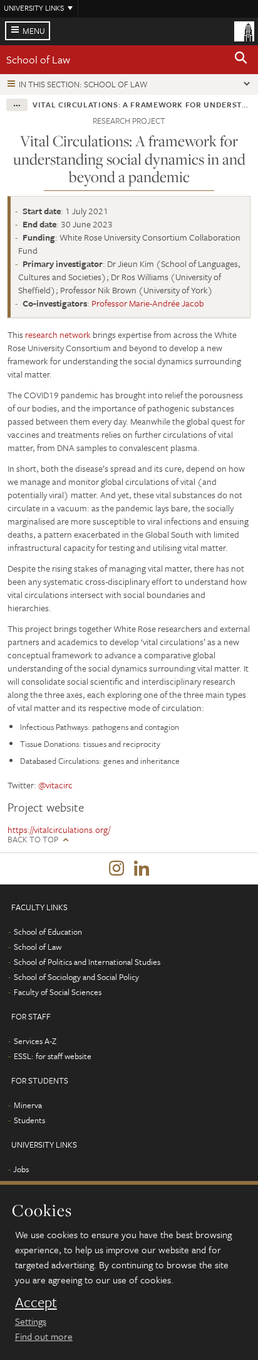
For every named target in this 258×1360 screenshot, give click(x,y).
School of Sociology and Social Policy (76, 977)
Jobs (21, 1169)
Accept (36, 1302)
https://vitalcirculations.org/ (59, 829)
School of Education (48, 931)
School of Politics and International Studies (87, 961)
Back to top (33, 840)
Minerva (28, 1105)
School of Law (38, 59)
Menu (34, 30)
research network (58, 334)
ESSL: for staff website (52, 1056)
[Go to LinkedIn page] (141, 868)
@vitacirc (55, 785)
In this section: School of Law (83, 84)
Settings (30, 1321)
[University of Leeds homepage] (244, 30)
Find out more (44, 1336)
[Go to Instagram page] (116, 868)
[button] (241, 59)
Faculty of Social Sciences (57, 992)
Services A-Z (35, 1041)
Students (29, 1120)
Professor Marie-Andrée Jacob (147, 303)
